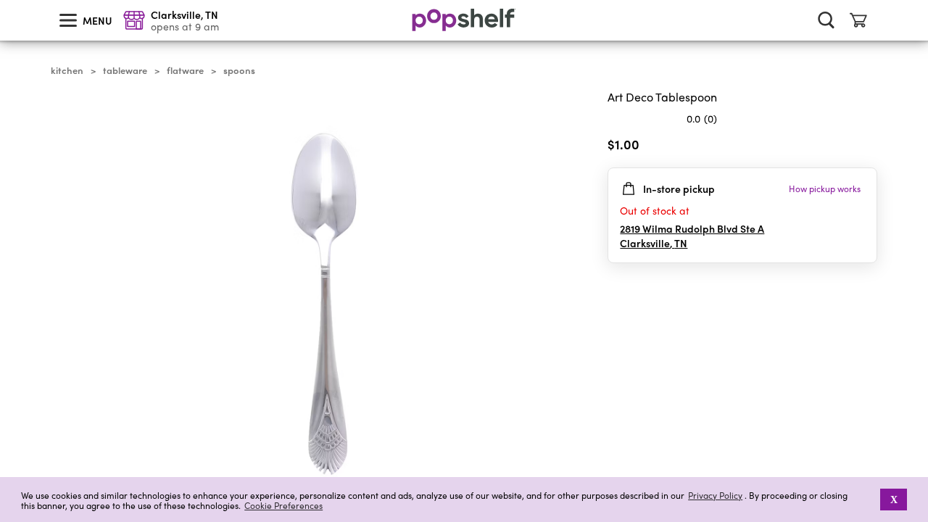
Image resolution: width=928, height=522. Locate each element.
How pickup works (825, 188)
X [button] (894, 499)
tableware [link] (125, 70)
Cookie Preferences (283, 505)
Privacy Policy (715, 495)
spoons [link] (239, 70)
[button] (870, 499)
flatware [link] (185, 70)
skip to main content (6, 0)
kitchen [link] (67, 70)
